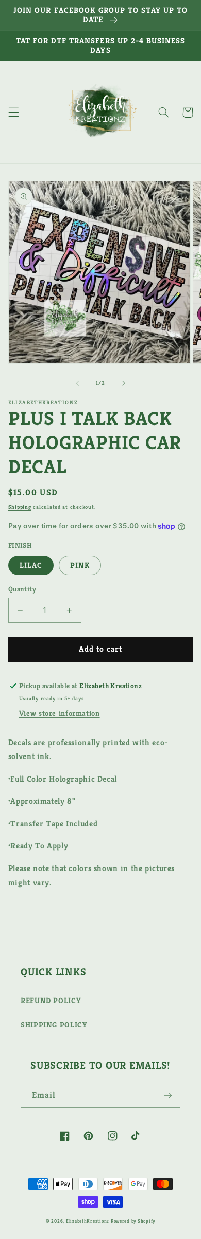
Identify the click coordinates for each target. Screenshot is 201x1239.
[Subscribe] (168, 1095)
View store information (59, 713)
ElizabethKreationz (88, 1221)
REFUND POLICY (51, 1000)
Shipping (19, 507)
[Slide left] (77, 383)
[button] (13, 112)
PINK (80, 565)
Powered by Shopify (133, 1221)
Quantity (22, 589)
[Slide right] (123, 383)
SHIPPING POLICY (54, 1024)
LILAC (31, 565)
